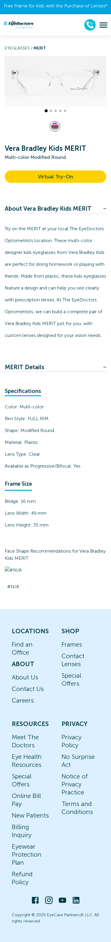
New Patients (30, 815)
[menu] (103, 25)
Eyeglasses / (19, 48)
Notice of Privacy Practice (75, 784)
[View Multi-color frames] (55, 126)
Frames (72, 644)
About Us (25, 677)
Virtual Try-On (55, 176)
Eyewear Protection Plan (26, 854)
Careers (23, 700)
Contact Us (28, 688)
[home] (18, 24)
